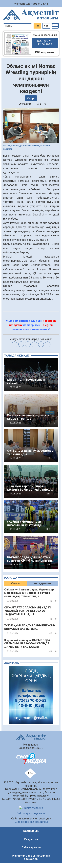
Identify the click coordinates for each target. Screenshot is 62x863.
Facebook (49, 320)
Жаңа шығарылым (45, 39)
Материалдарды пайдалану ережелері (31, 857)
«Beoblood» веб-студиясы (31, 821)
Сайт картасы (31, 847)
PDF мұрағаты (45, 52)
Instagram (15, 325)
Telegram (47, 325)
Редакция (31, 839)
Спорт (31, 98)
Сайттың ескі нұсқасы (31, 813)
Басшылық (31, 830)
